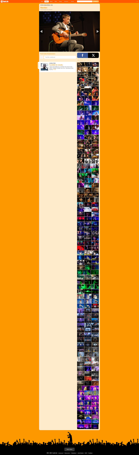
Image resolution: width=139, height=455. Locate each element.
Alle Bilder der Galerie (84, 60)
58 (55, 69)
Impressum (60, 453)
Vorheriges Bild (49, 31)
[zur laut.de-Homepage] (6, 1)
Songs (60, 1)
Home (42, 1)
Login (137, 1)
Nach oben (69, 449)
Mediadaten (73, 453)
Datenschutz (67, 453)
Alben (56, 1)
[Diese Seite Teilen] (82, 55)
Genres (72, 1)
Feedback (90, 453)
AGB (86, 453)
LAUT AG (55, 453)
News (46, 1)
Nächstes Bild (69, 31)
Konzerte (66, 1)
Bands (51, 1)
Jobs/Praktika (80, 453)
